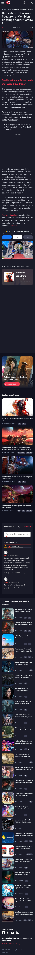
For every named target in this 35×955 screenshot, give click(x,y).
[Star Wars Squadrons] (9, 277)
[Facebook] (3, 932)
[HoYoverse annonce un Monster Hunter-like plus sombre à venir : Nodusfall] (8, 758)
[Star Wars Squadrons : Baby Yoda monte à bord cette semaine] (17, 494)
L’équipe (18, 944)
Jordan (4, 28)
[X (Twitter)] (8, 932)
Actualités (9, 9)
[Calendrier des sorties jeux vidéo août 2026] (17, 372)
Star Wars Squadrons (21, 274)
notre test (13, 226)
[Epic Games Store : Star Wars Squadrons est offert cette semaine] (17, 407)
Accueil (4, 9)
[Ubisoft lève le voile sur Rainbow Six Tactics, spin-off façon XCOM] (8, 719)
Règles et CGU (5, 952)
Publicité (11, 944)
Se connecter (27, 526)
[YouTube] (12, 932)
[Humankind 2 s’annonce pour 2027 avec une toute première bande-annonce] (8, 798)
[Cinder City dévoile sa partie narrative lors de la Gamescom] (8, 666)
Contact (4, 944)
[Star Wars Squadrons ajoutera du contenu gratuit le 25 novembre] (17, 465)
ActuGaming (8, 3)
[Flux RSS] (17, 932)
